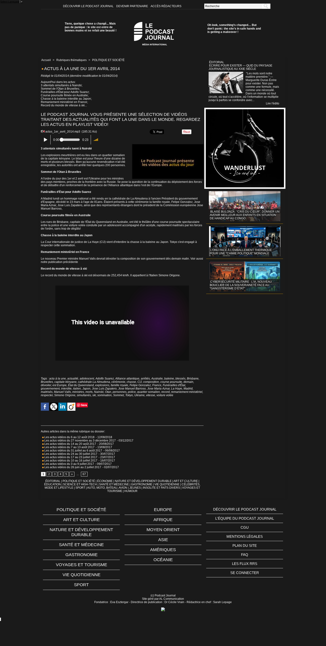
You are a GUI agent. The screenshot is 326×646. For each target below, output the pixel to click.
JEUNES (135, 487)
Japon (86, 388)
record (165, 392)
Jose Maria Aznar (158, 388)
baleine (169, 378)
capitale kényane (65, 382)
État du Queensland (81, 385)
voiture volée (165, 395)
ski (94, 395)
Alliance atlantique (127, 378)
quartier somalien (148, 392)
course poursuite (171, 382)
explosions (102, 385)
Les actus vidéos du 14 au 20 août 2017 (70, 444)
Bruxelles (47, 382)
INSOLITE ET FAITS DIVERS (161, 487)
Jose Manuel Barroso (132, 388)
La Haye (176, 388)
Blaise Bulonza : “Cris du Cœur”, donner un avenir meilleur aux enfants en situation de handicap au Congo (244, 215)
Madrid (188, 388)
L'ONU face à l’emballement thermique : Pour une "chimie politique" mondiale (241, 251)
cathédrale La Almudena (94, 382)
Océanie (163, 559)
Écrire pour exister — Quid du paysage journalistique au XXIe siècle (240, 67)
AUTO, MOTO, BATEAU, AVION (107, 487)
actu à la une (57, 378)
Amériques (163, 549)
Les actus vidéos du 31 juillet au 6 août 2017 (73, 450)
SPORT (80, 487)
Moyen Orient (163, 529)
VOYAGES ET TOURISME (81, 564)
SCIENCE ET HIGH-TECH (80, 484)
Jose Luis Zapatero (104, 388)
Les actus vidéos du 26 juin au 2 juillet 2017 (72, 467)
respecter (47, 395)
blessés (180, 378)
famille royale (119, 385)
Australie (157, 378)
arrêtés (145, 378)
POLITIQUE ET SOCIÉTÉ (108, 60)
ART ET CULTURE (186, 481)
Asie (163, 539)
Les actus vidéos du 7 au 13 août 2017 (69, 447)
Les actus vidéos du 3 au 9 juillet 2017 (69, 464)
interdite (66, 388)
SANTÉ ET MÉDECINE (114, 484)
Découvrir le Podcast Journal (88, 6)
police (132, 392)
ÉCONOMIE (105, 481)
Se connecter (244, 573)
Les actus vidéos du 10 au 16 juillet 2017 (70, 460)
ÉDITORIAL (52, 481)
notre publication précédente (59, 262)
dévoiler (46, 385)
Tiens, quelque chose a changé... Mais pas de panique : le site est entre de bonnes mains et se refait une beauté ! (90, 27)
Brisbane (193, 378)
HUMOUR (130, 491)
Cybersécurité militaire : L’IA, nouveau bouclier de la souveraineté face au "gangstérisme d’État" (241, 285)
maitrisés (47, 392)
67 (84, 474)
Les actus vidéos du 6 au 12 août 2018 (69, 437)
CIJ (139, 382)
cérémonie (118, 382)
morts (89, 392)
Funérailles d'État (174, 385)
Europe (163, 509)
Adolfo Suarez (104, 378)
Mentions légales (244, 536)
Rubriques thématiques (71, 60)
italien (77, 388)
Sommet (118, 395)
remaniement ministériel (186, 392)
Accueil (46, 60)
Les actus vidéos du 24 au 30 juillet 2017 (70, 454)
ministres (78, 392)
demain (188, 382)
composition (151, 382)
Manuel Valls (62, 392)
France (156, 385)
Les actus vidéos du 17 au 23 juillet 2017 (70, 457)
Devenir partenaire (132, 6)
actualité (72, 378)
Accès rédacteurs (166, 6)
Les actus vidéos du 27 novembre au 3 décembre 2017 (80, 440)
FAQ (244, 555)
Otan (108, 392)
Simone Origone (64, 395)
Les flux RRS (244, 564)
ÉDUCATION (52, 484)
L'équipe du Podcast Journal (244, 518)
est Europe (60, 385)
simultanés (84, 395)
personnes (119, 392)
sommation (104, 395)
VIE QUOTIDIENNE (166, 484)
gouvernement (50, 388)
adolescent (87, 378)
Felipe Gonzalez (140, 385)
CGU (245, 527)
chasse (131, 382)
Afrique (163, 519)
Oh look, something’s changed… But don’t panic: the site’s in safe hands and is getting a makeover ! (234, 28)
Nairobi (99, 392)
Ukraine (139, 395)
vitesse (150, 395)
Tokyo (129, 395)
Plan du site (244, 545)
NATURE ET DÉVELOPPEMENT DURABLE (143, 481)
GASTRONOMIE (141, 484)
